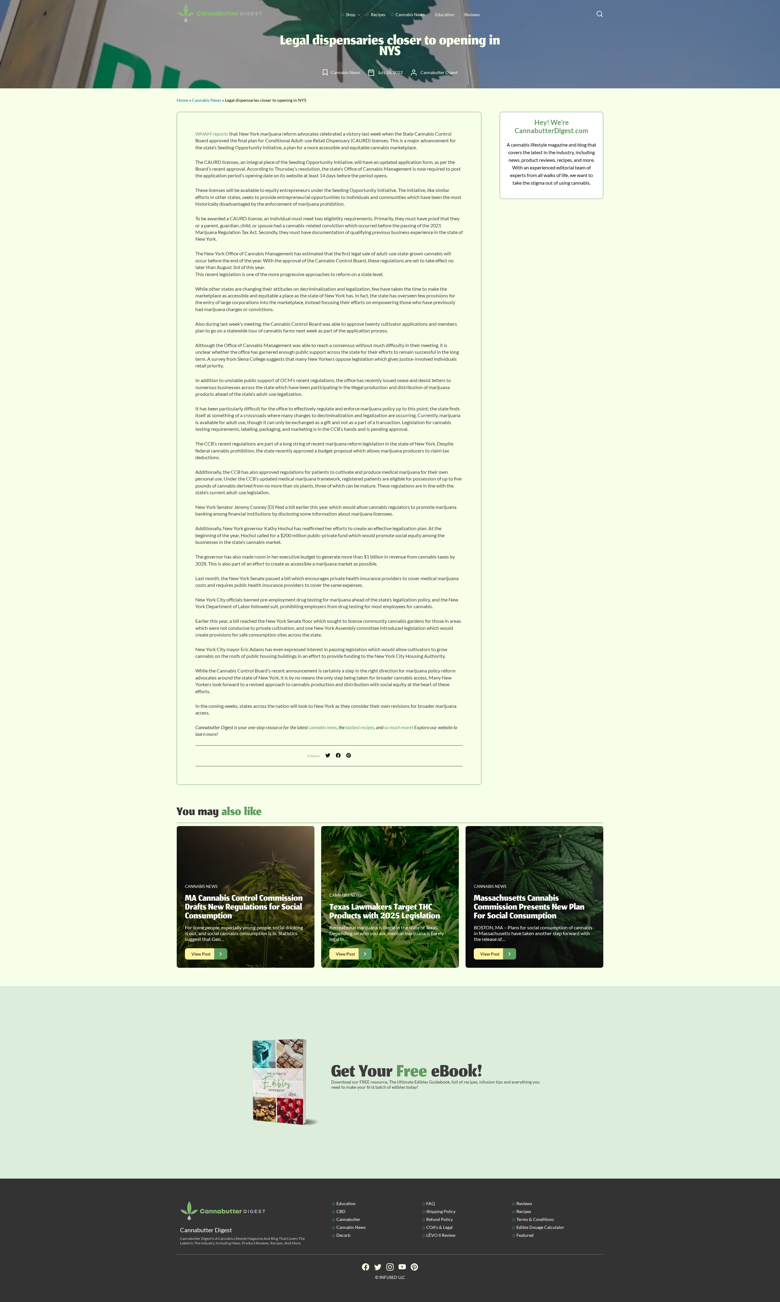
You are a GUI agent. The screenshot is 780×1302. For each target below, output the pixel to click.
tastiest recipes (360, 727)
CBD (341, 1211)
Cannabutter (348, 1219)
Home (182, 100)
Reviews (472, 14)
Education (444, 14)
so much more (398, 727)
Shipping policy (441, 1211)
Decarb (343, 1235)
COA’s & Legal (439, 1227)
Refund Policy (439, 1219)
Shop (350, 14)
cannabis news (323, 727)
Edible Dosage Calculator (540, 1227)
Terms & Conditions (535, 1219)
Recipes (378, 14)
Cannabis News (410, 14)
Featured (525, 1235)
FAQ (430, 1203)
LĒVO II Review (441, 1235)
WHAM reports (211, 134)
